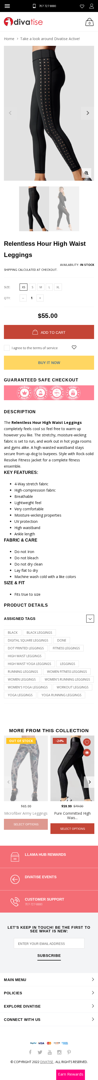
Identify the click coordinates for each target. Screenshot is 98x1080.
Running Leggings (23, 671)
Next (89, 782)
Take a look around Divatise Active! (50, 38)
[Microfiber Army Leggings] (26, 768)
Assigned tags (20, 619)
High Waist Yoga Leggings (29, 664)
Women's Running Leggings (67, 679)
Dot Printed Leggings (26, 648)
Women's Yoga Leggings (28, 687)
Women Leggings (22, 679)
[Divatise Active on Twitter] (40, 1052)
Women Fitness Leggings (67, 671)
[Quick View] (87, 752)
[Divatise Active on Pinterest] (69, 1052)
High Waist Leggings (24, 656)
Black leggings (39, 632)
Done (61, 640)
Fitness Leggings (66, 648)
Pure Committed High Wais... (72, 815)
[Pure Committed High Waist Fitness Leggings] (72, 768)
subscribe (49, 956)
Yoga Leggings (20, 695)
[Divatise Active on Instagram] (59, 1052)
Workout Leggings (72, 687)
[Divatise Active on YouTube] (50, 1052)
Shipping (10, 270)
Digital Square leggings (28, 640)
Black (13, 632)
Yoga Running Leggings (61, 695)
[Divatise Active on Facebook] (30, 1052)
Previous (8, 782)
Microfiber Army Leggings (26, 813)
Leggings (67, 664)
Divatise (47, 1062)
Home (9, 38)
